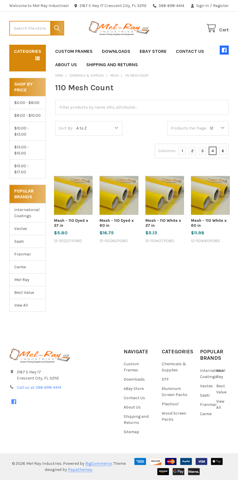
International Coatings (26, 212)
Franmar (22, 254)
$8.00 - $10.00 (27, 115)
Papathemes (80, 469)
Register (221, 5)
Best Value (24, 292)
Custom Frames (74, 51)
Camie (20, 266)
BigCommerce (98, 463)
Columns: (167, 150)
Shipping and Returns (112, 64)
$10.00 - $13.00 (21, 131)
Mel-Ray (21, 279)
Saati (19, 241)
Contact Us (190, 51)
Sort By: (66, 128)
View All (21, 305)
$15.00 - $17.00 (21, 168)
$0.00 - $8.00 (26, 102)
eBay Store (153, 51)
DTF (165, 379)
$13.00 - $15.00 (21, 150)
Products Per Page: (189, 128)
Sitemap (131, 431)
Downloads (116, 51)
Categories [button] (27, 51)
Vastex (20, 228)
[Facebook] (224, 50)
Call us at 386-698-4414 (39, 387)
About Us (66, 64)
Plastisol (170, 404)
